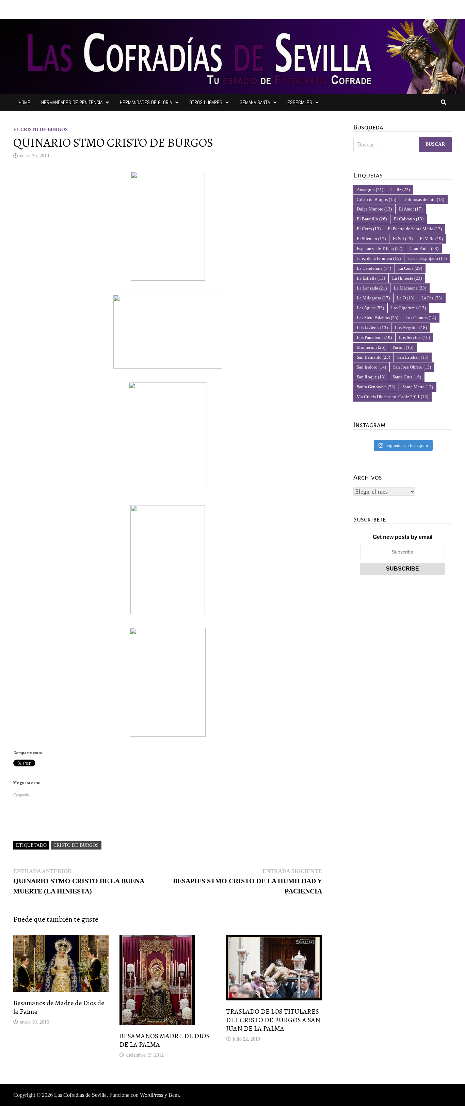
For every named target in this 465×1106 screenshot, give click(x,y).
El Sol (403, 238)
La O (405, 297)
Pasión (402, 347)
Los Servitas (414, 337)
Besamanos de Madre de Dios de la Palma (58, 1007)
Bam (174, 1095)
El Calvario (408, 218)
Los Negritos (411, 327)
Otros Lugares (205, 102)
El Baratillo (372, 218)
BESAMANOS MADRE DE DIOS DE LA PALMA (164, 1040)
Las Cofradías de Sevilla (80, 1095)
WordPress (151, 1095)
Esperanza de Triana (379, 248)
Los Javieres (372, 327)
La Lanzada (372, 288)
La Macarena (410, 288)
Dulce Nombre (374, 209)
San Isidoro (371, 367)
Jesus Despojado (427, 258)
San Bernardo (373, 357)
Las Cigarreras (408, 307)
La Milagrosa (373, 297)
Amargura (370, 189)
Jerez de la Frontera (379, 258)
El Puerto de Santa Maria (415, 228)
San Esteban (412, 357)
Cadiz (400, 189)
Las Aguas (370, 307)
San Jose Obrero (412, 367)
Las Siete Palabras (377, 317)
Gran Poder (424, 248)
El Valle (431, 238)
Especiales (299, 102)
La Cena (410, 268)
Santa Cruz (406, 376)
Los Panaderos (374, 337)
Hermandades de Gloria (146, 102)
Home (24, 102)
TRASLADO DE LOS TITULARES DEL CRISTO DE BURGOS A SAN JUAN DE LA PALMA (273, 1020)
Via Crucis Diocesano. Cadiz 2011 (392, 396)
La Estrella (371, 278)
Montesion (371, 347)
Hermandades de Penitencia (71, 102)
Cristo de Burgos (76, 845)
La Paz (431, 297)
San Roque (371, 376)
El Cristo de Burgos (40, 129)
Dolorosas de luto (423, 199)
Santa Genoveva (376, 386)
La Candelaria (374, 268)
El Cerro (369, 228)
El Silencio (371, 238)
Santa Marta (417, 386)
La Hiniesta (407, 278)
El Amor (410, 209)
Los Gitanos (420, 317)
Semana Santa (255, 102)
